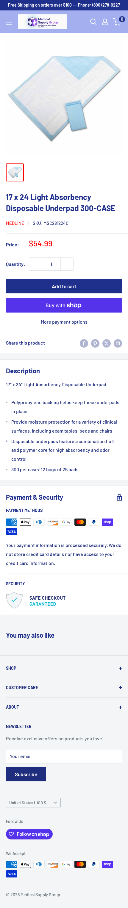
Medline (15, 223)
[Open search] (93, 22)
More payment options (64, 322)
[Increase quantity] (67, 264)
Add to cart (64, 286)
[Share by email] (118, 343)
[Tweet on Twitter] (106, 343)
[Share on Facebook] (84, 343)
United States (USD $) (28, 802)
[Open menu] (9, 22)
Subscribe (26, 774)
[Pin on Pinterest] (95, 343)
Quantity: (15, 264)
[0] (117, 21)
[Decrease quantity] (35, 264)
